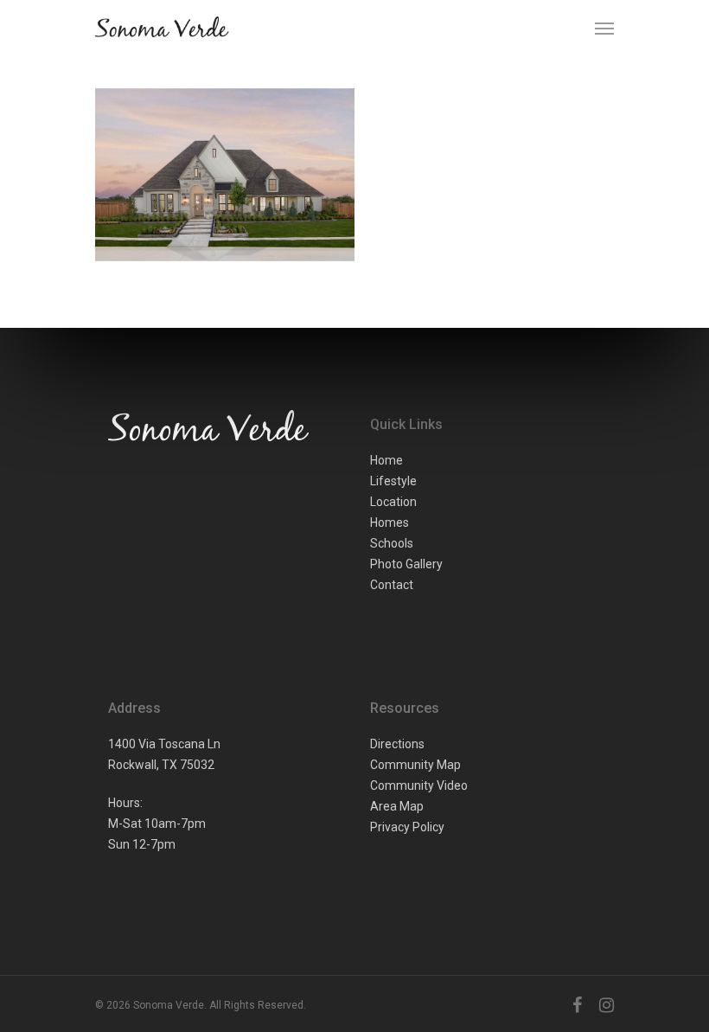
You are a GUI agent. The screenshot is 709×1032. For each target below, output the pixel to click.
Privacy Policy (407, 827)
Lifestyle (393, 481)
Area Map (397, 806)
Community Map (415, 765)
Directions (397, 744)
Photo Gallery (406, 564)
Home (386, 460)
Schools (391, 543)
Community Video (419, 785)
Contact (391, 585)
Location (393, 502)
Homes (389, 522)
